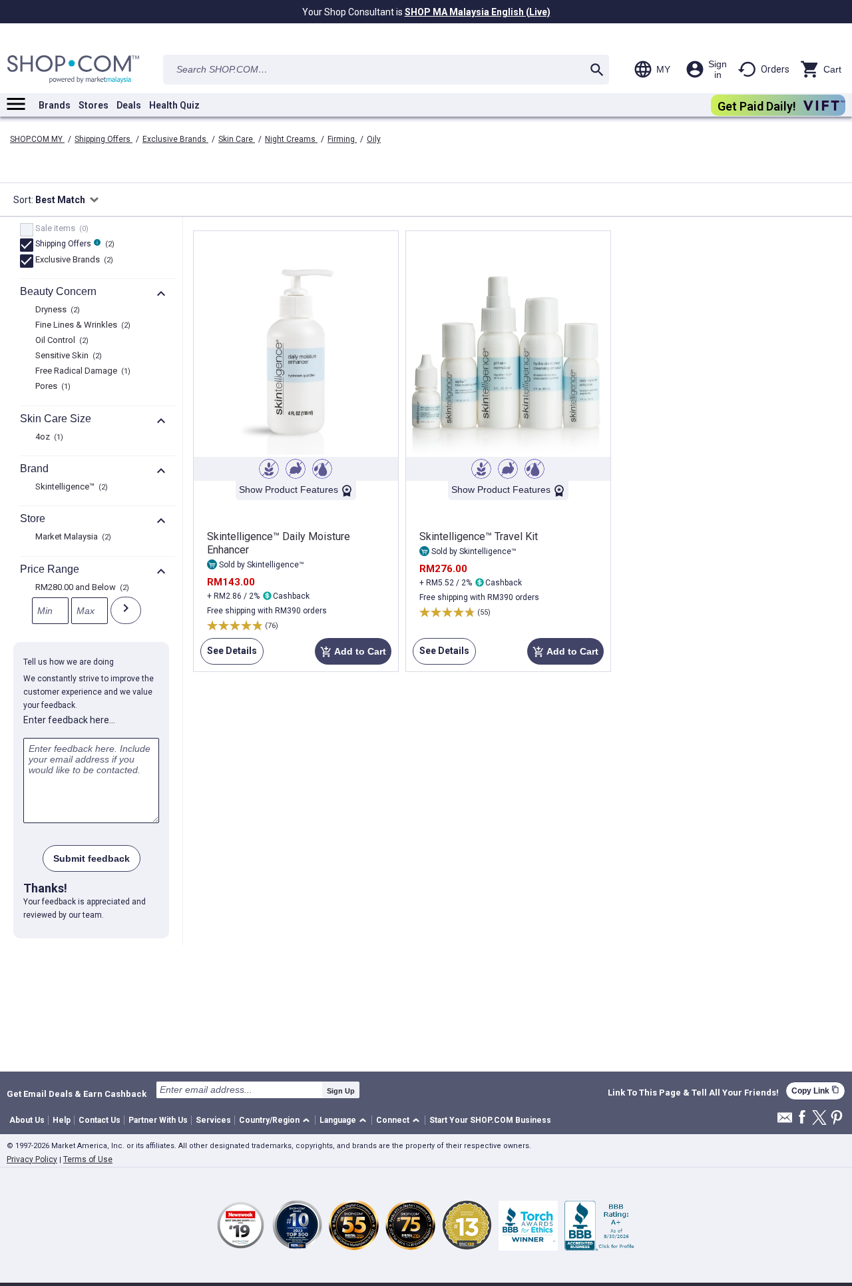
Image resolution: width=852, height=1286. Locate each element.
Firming (342, 139)
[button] (277, 1120)
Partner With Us (158, 1120)
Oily (374, 139)
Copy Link (815, 1091)
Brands (55, 105)
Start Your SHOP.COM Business (490, 1120)
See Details (228, 655)
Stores (93, 105)
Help (62, 1120)
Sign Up (341, 1091)
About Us (27, 1120)
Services (213, 1120)
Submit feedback (91, 858)
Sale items (60, 229)
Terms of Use (87, 1159)
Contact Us (99, 1120)
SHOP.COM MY (37, 139)
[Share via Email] (784, 1121)
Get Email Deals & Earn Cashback (76, 1093)
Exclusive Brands (175, 139)
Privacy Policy (32, 1159)
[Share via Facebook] (802, 1117)
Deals (128, 105)
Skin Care (236, 139)
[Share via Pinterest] (836, 1118)
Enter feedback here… (69, 720)
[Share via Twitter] (819, 1118)
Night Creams (291, 139)
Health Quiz (174, 105)
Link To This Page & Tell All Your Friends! (693, 1093)
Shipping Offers (103, 139)
